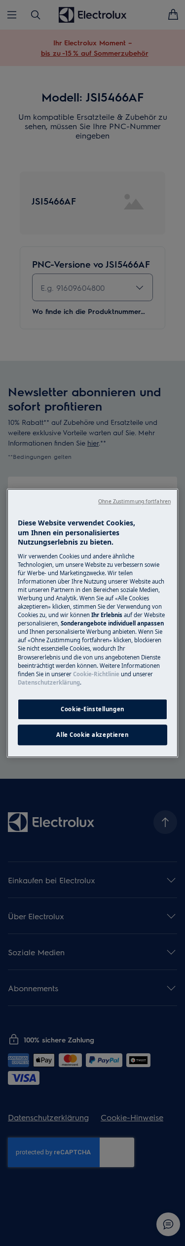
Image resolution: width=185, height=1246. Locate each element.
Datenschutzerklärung (49, 682)
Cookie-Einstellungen (92, 709)
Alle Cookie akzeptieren (92, 734)
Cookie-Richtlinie (96, 674)
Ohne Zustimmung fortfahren (134, 501)
